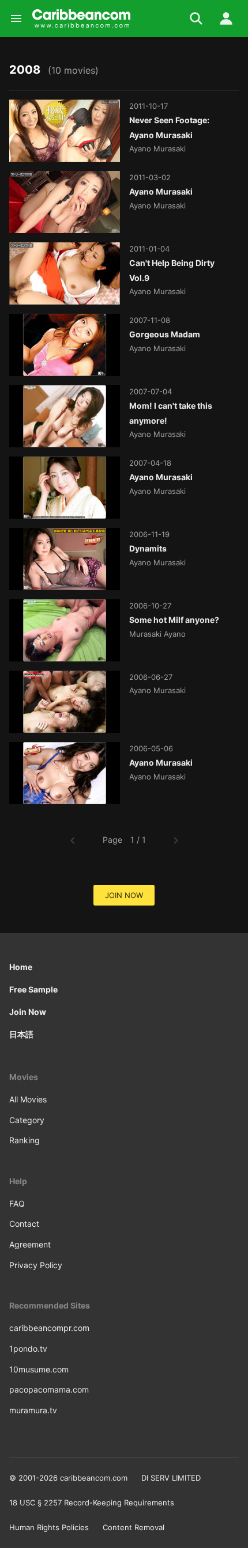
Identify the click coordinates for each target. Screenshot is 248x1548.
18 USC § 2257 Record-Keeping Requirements (91, 1502)
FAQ (17, 1203)
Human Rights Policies (49, 1527)
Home (20, 967)
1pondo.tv (28, 1348)
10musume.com (39, 1369)
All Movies (28, 1099)
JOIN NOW (124, 895)
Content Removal (133, 1527)
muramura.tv (33, 1410)
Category (26, 1120)
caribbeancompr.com (49, 1328)
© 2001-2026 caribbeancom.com (68, 1477)
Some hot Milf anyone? (174, 620)
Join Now (27, 1012)
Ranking (24, 1140)
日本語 (21, 1034)
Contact (24, 1223)
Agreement (30, 1244)
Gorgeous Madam (164, 334)
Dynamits (148, 548)
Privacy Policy (35, 1265)
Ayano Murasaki (161, 191)
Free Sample (33, 989)
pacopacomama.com (49, 1389)
